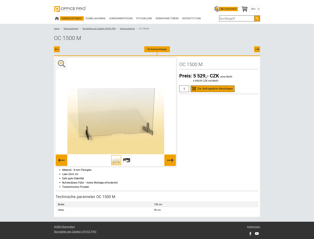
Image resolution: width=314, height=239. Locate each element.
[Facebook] (250, 233)
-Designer (228, 9)
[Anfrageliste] (244, 9)
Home (56, 29)
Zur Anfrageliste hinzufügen (215, 88)
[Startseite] (57, 18)
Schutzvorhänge (127, 29)
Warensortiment (71, 29)
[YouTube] (256, 233)
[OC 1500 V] (257, 49)
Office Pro (70, 9)
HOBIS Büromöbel (64, 226)
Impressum (253, 226)
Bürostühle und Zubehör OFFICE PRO (99, 29)
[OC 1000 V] (57, 49)
